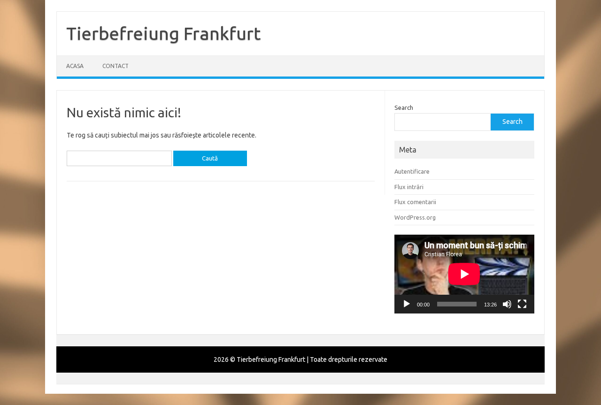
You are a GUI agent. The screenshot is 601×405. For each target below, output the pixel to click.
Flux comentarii (415, 202)
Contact (115, 66)
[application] (464, 274)
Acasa (75, 66)
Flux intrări (409, 186)
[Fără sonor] (507, 304)
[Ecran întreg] (522, 304)
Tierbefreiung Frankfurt (163, 33)
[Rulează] (406, 304)
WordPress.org (415, 217)
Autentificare (412, 171)
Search (403, 107)
